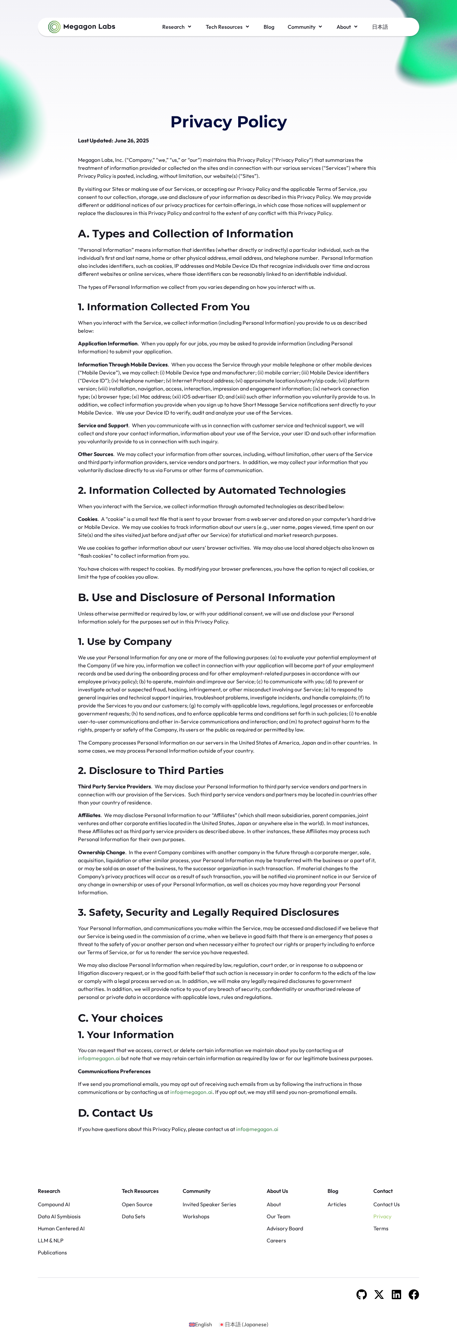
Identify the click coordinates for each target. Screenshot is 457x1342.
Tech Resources (140, 1191)
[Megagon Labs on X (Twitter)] (379, 1294)
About (274, 1204)
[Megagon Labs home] (81, 27)
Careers (276, 1240)
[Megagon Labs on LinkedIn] (396, 1294)
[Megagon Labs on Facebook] (413, 1294)
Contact (383, 1191)
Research (49, 1191)
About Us (277, 1191)
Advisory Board (285, 1228)
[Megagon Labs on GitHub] (361, 1294)
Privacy (382, 1216)
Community (196, 1191)
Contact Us (386, 1204)
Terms (380, 1228)
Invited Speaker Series (209, 1204)
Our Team (278, 1216)
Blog (333, 1191)
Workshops (196, 1216)
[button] (177, 26)
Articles (337, 1204)
